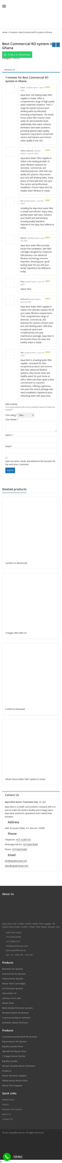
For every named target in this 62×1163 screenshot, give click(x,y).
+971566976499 (30, 844)
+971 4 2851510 (23, 839)
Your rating (11, 415)
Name (9, 435)
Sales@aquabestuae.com (16, 865)
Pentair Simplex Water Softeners (18, 1066)
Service (5, 1104)
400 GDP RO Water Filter (14, 1051)
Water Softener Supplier (14, 1075)
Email (8, 446)
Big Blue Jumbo (9, 1061)
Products (13, 32)
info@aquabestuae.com (16, 860)
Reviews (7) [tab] (9, 69)
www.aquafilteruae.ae (16, 950)
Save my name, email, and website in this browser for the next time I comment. (30, 463)
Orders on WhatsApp (18, 54)
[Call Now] (7, 1157)
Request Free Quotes (12, 1109)
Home (4, 32)
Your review (11, 419)
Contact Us (7, 1119)
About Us (6, 1114)
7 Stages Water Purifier (13, 1056)
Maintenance (8, 1099)
